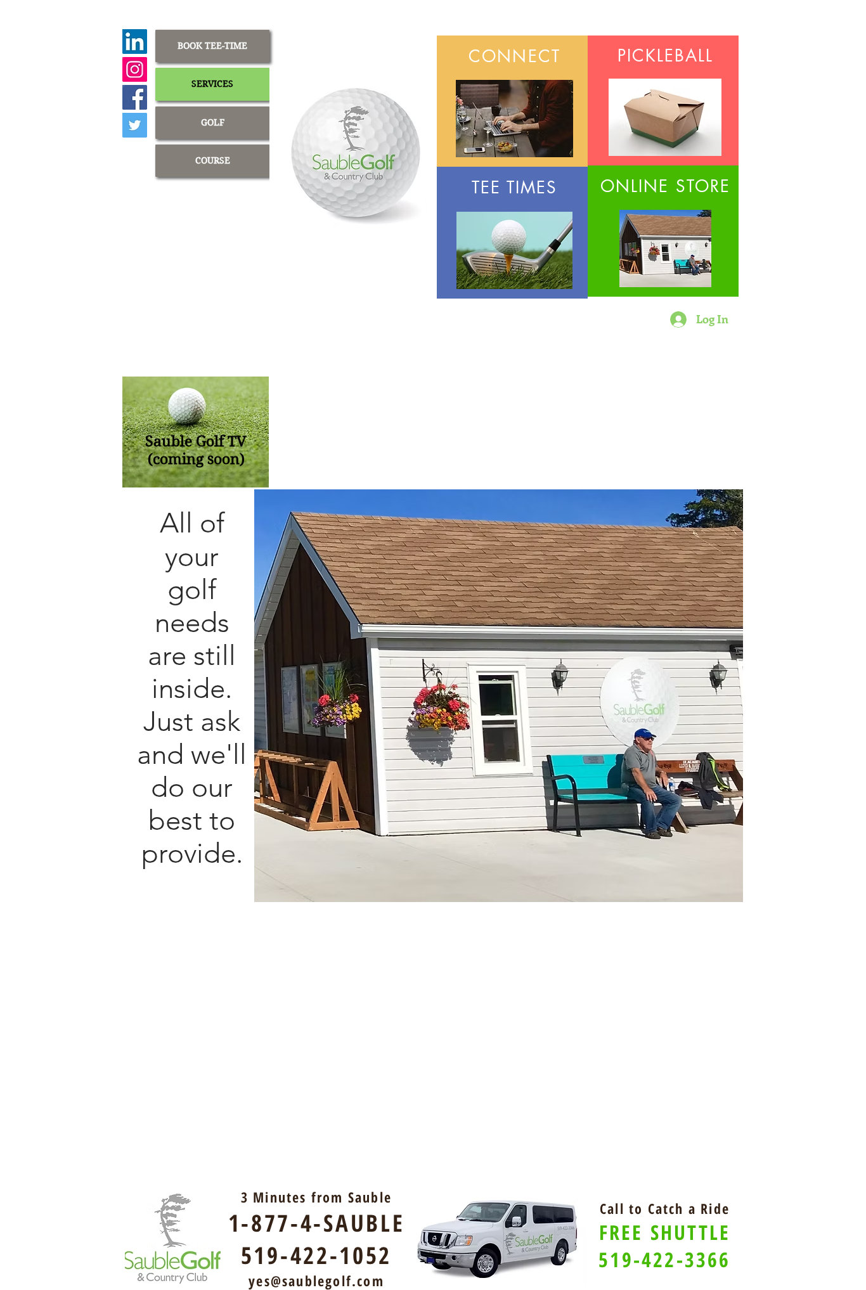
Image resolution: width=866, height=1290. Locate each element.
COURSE (212, 160)
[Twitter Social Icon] (134, 125)
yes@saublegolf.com (316, 1280)
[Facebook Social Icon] (134, 97)
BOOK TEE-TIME (212, 45)
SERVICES (212, 83)
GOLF (212, 122)
